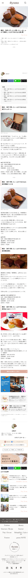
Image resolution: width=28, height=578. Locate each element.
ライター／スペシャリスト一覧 (18, 560)
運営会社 (8, 562)
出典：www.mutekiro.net (6, 269)
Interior (21, 529)
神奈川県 (20, 449)
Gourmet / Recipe (7, 529)
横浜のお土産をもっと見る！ (13, 371)
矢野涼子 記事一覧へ (20, 437)
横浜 (13, 449)
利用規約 (4, 559)
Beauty (21, 525)
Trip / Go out (7, 533)
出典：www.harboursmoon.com (7, 330)
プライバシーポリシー (20, 559)
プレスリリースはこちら (10, 555)
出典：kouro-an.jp (23, 27)
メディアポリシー (11, 559)
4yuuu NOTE (21, 538)
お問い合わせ (19, 555)
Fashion (7, 525)
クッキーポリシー (6, 560)
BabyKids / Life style (21, 533)
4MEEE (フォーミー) (16, 562)
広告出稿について (14, 557)
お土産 (6, 449)
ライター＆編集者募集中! (13, 563)
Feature (7, 538)
